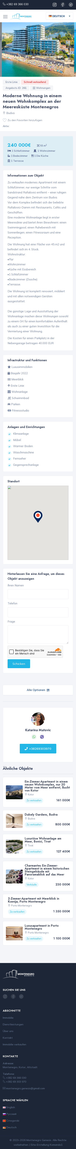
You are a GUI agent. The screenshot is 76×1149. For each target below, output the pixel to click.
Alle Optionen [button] (36, 690)
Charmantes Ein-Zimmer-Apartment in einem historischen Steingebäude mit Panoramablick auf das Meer (47, 870)
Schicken (19, 664)
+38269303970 (40, 748)
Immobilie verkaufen (14, 1044)
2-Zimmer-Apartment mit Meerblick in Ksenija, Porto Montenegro (33, 900)
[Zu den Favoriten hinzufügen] (4, 120)
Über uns (8, 1031)
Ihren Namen (16, 585)
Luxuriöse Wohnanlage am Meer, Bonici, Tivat (43, 840)
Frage (11, 621)
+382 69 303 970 (15, 1081)
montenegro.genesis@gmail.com (25, 1088)
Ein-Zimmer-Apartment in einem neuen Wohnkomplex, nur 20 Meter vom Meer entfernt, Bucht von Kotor (47, 786)
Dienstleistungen (13, 1024)
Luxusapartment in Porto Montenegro (42, 927)
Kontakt (8, 1037)
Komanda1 (56, 1144)
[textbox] (58, 16)
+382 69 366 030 (17, 4)
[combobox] (59, 16)
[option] (38, 49)
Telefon (12, 603)
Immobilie (8, 1017)
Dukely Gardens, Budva (41, 814)
